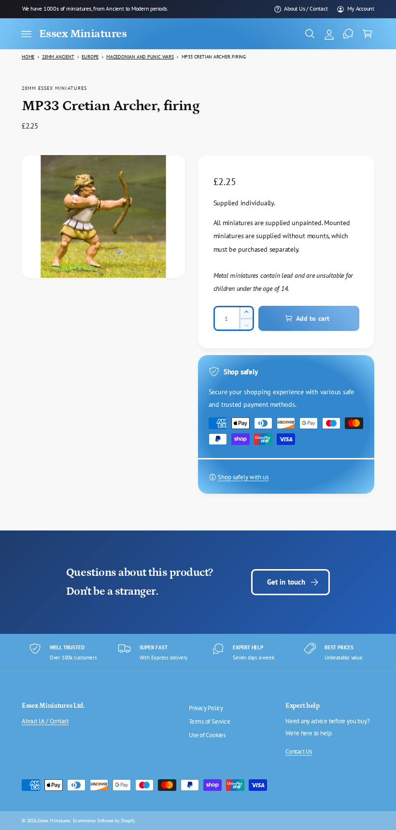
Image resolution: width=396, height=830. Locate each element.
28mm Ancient (58, 57)
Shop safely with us (243, 477)
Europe (90, 57)
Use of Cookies (207, 735)
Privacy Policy (206, 708)
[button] (26, 33)
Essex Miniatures (54, 820)
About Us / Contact (305, 8)
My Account (360, 8)
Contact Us (298, 751)
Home (28, 57)
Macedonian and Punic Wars (140, 57)
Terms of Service (209, 721)
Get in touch (286, 582)
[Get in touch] (348, 33)
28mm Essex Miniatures (54, 88)
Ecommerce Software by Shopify (104, 820)
